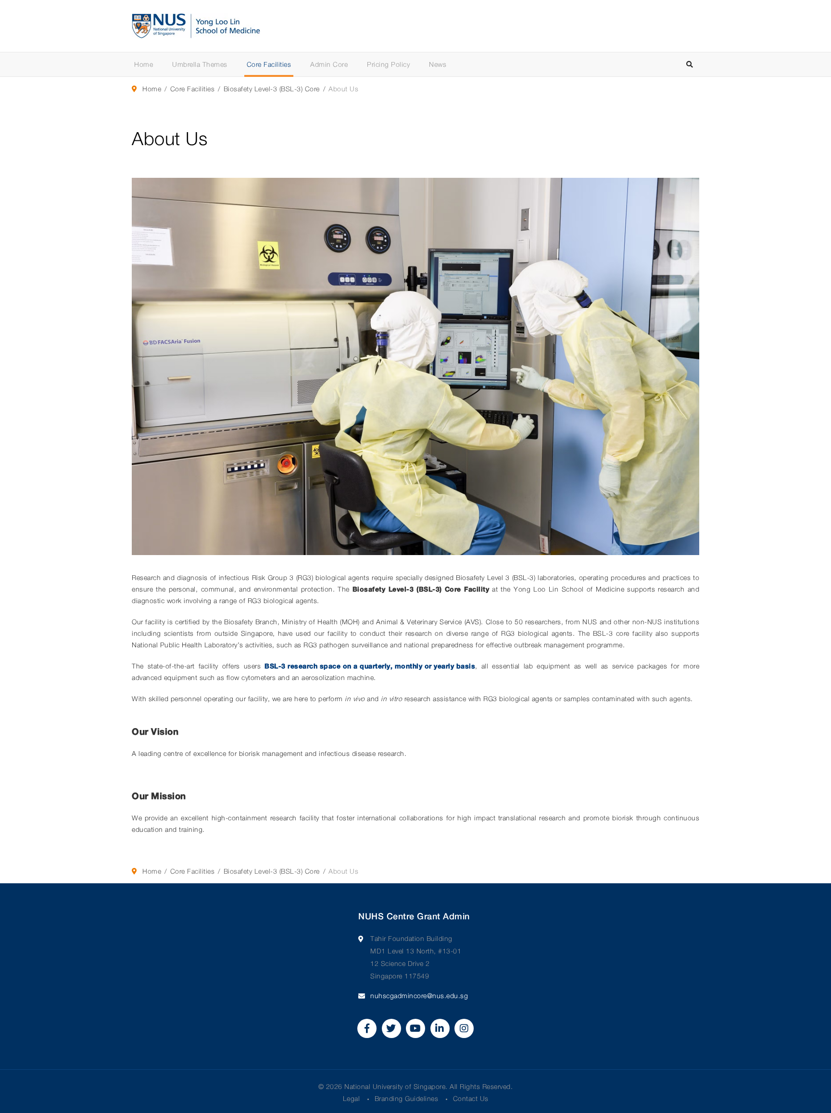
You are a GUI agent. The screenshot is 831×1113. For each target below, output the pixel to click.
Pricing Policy (388, 64)
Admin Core (329, 64)
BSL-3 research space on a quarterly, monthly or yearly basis (369, 666)
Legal (351, 1098)
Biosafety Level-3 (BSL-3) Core (272, 89)
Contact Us (471, 1098)
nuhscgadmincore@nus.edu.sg (419, 995)
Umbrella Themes (199, 64)
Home (143, 64)
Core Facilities (269, 64)
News (437, 64)
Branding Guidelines (407, 1098)
